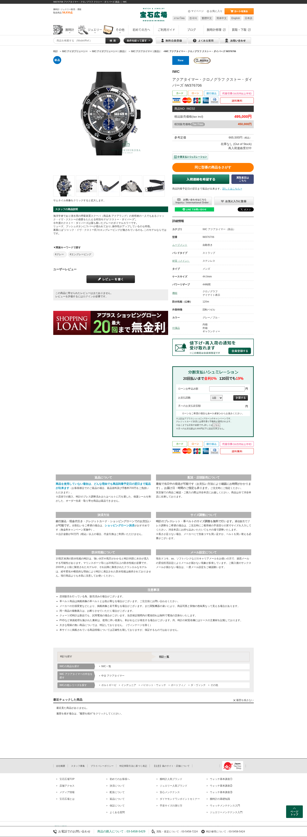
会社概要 (60, 766)
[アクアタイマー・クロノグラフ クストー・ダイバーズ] (63, 186)
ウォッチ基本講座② (221, 785)
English (235, 18)
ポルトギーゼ (108, 685)
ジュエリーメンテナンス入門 (226, 812)
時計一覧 (164, 656)
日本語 (248, 18)
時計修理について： (217, 831)
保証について (117, 805)
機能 (174, 293)
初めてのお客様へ (120, 779)
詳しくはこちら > (232, 188)
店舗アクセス (67, 785)
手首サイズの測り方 (171, 805)
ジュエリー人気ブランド (173, 785)
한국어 (193, 18)
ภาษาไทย (179, 18)
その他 (214, 685)
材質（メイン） (181, 260)
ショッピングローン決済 (119, 525)
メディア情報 (67, 792)
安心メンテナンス (170, 792)
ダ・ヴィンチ (198, 685)
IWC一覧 (106, 666)
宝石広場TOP (67, 779)
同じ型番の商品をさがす (213, 167)
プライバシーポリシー (102, 766)
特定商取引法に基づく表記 (133, 766)
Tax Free (197, 124)
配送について (117, 792)
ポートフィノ (178, 685)
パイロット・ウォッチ (153, 685)
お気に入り (216, 11)
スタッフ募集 (78, 766)
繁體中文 (207, 18)
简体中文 (222, 18)
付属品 (176, 328)
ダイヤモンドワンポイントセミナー (180, 798)
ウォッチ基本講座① (221, 779)
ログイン (88, 296)
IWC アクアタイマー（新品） (219, 229)
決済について (117, 785)
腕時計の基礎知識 (220, 798)
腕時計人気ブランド (171, 779)
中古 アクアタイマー (112, 675)
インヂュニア (128, 685)
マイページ (197, 11)
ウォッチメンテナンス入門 (225, 805)
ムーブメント (179, 245)
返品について (117, 798)
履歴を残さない (245, 700)
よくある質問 (117, 812)
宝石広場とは (67, 798)
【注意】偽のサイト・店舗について (171, 766)
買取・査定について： (168, 831)
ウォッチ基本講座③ (221, 792)
